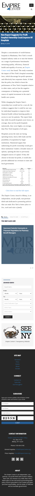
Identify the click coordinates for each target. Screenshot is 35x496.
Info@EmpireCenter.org (23, 449)
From (5, 290)
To (4, 296)
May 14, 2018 (6, 43)
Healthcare (14, 217)
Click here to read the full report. (17, 191)
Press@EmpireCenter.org (22, 453)
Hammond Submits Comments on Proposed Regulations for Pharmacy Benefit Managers (15, 230)
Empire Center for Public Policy (17, 438)
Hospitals (24, 217)
